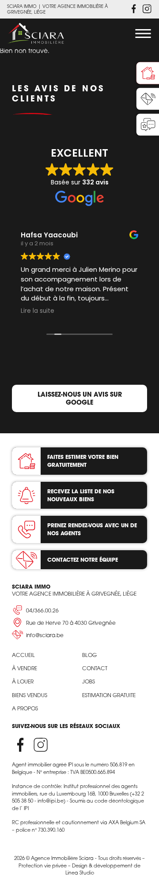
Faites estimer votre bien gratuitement (82, 461)
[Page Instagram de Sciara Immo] (147, 9)
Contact (94, 668)
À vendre (24, 668)
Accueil (23, 655)
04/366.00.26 (42, 610)
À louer (23, 681)
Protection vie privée (43, 866)
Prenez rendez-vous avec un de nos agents (92, 529)
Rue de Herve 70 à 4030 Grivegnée (71, 622)
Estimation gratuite (109, 695)
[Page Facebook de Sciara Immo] (134, 9)
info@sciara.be (45, 635)
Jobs (88, 681)
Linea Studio (79, 873)
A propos (25, 708)
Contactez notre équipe (82, 559)
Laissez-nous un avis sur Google (80, 398)
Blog (89, 655)
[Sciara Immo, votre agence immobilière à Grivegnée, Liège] (35, 33)
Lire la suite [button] (37, 311)
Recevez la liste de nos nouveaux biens (80, 495)
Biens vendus (29, 695)
